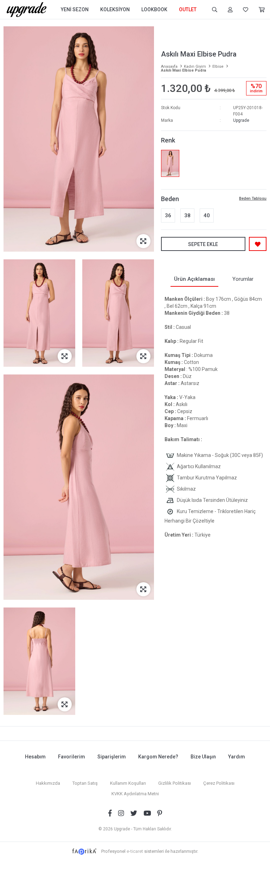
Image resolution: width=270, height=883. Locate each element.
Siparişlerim (111, 756)
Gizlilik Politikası (174, 783)
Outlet (188, 9)
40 (207, 215)
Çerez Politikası (218, 783)
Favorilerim (71, 756)
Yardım (236, 756)
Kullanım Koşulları (128, 783)
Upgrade (241, 120)
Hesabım (35, 756)
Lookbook (154, 9)
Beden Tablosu (252, 198)
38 (187, 215)
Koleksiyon (115, 9)
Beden (170, 199)
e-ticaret (135, 851)
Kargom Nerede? (158, 756)
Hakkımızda (48, 783)
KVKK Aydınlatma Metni (135, 793)
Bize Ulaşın (203, 756)
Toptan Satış (85, 783)
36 (168, 215)
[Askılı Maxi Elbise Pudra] (170, 163)
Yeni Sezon (75, 9)
